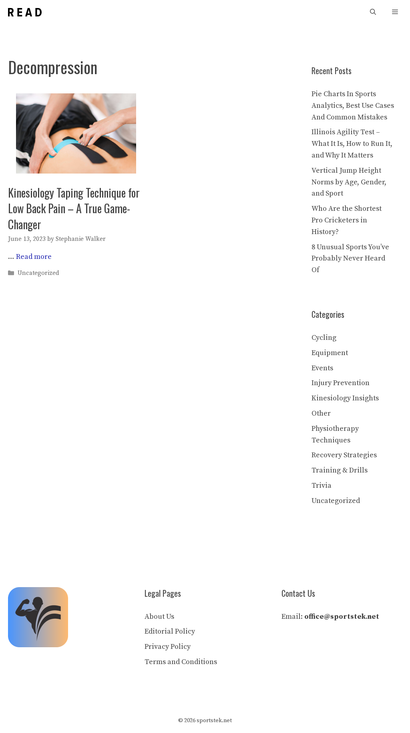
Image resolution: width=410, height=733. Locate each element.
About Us (159, 616)
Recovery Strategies (344, 455)
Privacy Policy (168, 646)
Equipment (330, 352)
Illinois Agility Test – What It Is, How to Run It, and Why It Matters (352, 143)
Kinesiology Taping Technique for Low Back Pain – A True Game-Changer (74, 208)
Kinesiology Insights (345, 398)
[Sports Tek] (25, 12)
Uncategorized (38, 273)
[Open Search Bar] (373, 12)
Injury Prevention (341, 383)
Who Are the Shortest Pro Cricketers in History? (347, 220)
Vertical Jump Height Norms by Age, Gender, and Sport (349, 182)
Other (321, 413)
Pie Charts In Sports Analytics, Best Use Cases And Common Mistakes (353, 105)
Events (322, 368)
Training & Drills (340, 470)
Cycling (324, 337)
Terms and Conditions (181, 661)
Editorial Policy (170, 631)
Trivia (322, 485)
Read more (34, 256)
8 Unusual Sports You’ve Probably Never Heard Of (350, 258)
